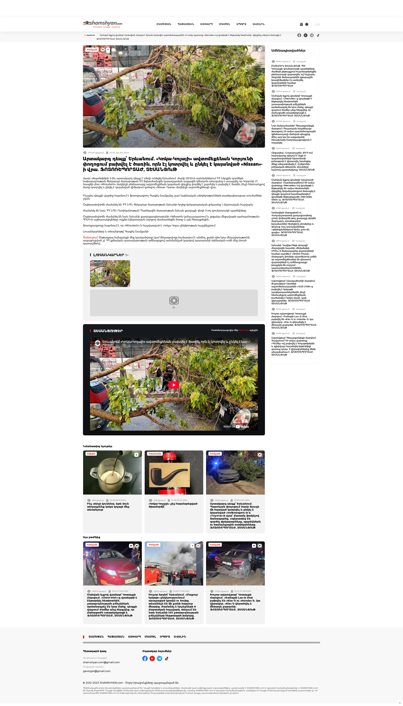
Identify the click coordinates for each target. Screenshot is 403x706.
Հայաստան (155, 454)
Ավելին (91, 454)
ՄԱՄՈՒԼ (224, 24)
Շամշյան (92, 49)
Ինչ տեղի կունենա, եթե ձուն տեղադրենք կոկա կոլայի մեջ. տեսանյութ (108, 506)
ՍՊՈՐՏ (241, 24)
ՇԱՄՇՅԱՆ (163, 24)
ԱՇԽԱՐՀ (206, 24)
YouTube (244, 330)
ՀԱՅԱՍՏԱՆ (186, 24)
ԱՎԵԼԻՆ (259, 24)
